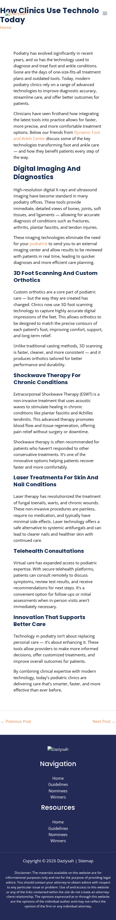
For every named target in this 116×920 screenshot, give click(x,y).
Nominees (58, 790)
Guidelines (58, 784)
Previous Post (16, 721)
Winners (58, 797)
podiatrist (39, 243)
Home (5, 27)
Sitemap (85, 860)
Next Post (104, 721)
